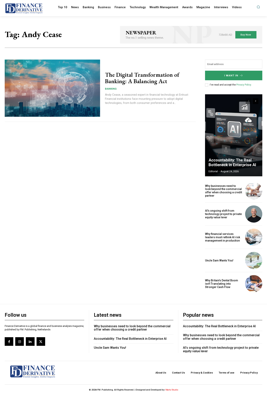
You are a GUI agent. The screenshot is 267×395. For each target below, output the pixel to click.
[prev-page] (248, 101)
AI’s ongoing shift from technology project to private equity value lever (223, 214)
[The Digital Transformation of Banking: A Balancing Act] (52, 88)
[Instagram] (19, 341)
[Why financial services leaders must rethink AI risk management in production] (253, 237)
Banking (111, 88)
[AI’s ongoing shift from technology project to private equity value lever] (253, 214)
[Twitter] (41, 341)
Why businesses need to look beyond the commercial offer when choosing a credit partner (223, 190)
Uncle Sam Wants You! (219, 260)
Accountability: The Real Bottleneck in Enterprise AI (232, 162)
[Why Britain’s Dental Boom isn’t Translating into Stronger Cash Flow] (253, 283)
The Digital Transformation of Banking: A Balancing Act (142, 78)
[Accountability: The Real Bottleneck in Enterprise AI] (234, 135)
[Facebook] (9, 341)
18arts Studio (171, 390)
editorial (213, 171)
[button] (258, 7)
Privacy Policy (243, 84)
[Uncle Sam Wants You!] (253, 260)
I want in (231, 75)
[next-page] (255, 101)
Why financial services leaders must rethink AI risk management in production (222, 237)
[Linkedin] (30, 341)
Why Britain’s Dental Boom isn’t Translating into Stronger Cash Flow (221, 284)
